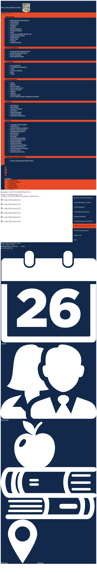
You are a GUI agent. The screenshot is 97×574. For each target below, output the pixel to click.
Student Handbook (16, 112)
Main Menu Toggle (6, 13)
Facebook (6, 167)
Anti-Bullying (14, 105)
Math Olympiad (15, 86)
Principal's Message (16, 30)
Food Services (14, 24)
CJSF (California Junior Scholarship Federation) (24, 96)
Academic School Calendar (18, 124)
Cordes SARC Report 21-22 (12, 212)
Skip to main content (7, 1)
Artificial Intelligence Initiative (19, 128)
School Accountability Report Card (20, 34)
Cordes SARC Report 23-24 (12, 204)
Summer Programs (15, 42)
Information (4, 192)
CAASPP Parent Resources (18, 67)
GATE (12, 69)
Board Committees (15, 55)
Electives (13, 84)
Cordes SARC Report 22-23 (12, 208)
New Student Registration (18, 138)
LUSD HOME (12, 180)
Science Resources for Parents (19, 148)
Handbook (13, 25)
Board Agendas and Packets (18, 53)
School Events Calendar (17, 35)
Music (12, 72)
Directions (40, 563)
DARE (12, 83)
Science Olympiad (15, 89)
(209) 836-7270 (30, 246)
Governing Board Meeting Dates (20, 51)
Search (6, 175)
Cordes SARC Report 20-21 (12, 217)
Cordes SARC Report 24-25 (12, 200)
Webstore (13, 40)
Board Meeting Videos (17, 56)
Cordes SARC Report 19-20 (12, 221)
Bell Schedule (14, 22)
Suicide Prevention (16, 114)
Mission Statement (15, 29)
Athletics (13, 91)
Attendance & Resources (17, 115)
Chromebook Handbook (17, 131)
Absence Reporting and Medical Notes (21, 160)
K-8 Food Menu (13, 187)
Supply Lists (14, 39)
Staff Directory (14, 37)
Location (13, 27)
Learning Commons (16, 70)
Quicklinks (8, 178)
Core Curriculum (15, 65)
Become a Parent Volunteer (18, 129)
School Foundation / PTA (18, 140)
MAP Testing (14, 135)
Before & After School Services (19, 20)
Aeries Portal (12, 183)
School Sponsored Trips (17, 151)
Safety (12, 32)
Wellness (13, 93)
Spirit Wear (13, 110)
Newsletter (13, 136)
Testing (12, 74)
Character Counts (15, 95)
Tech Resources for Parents (18, 145)
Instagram (6, 170)
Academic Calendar (14, 182)
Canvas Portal (12, 185)
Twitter (6, 172)
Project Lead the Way (16, 88)
